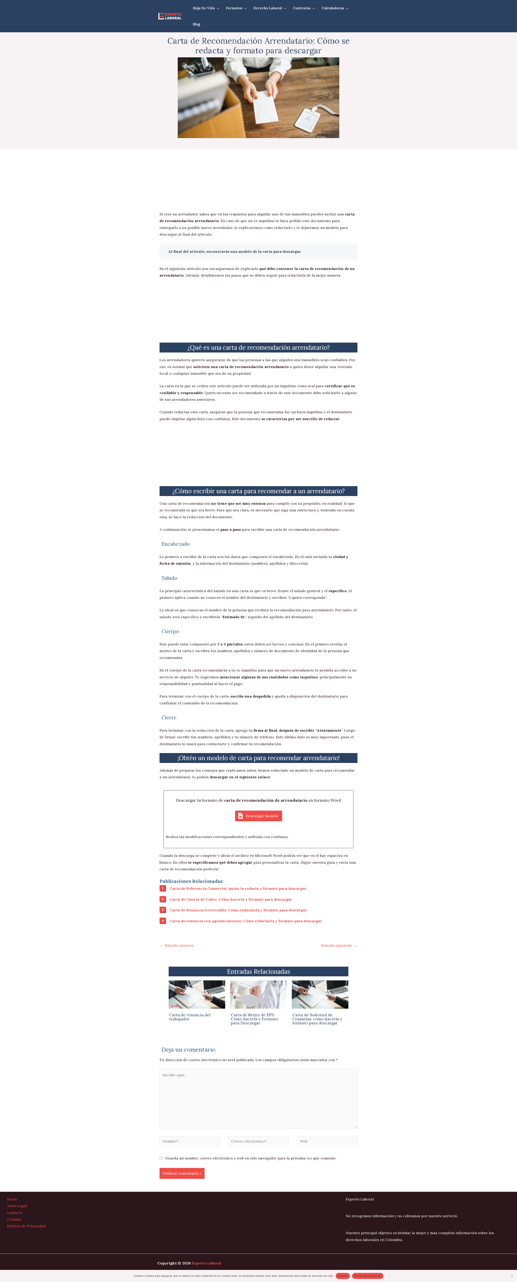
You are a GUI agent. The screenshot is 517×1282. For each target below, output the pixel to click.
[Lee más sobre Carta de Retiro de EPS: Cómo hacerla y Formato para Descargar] (258, 994)
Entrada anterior (177, 945)
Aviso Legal (17, 1205)
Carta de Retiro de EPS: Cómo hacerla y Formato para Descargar (254, 1018)
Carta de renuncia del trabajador (189, 1016)
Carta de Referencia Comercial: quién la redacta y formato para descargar (238, 888)
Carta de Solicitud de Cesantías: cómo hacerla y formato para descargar (317, 1018)
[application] (217, 8)
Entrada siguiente (339, 945)
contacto (15, 1212)
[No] (512, 1276)
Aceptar (343, 1275)
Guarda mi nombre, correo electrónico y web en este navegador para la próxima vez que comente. (250, 1158)
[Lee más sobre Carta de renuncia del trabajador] (197, 994)
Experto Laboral (206, 1263)
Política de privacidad (368, 1275)
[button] (258, 816)
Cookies (14, 1219)
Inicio (12, 1199)
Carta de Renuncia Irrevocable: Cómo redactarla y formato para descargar (238, 910)
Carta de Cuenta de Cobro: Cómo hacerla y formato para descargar (231, 899)
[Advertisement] (258, 181)
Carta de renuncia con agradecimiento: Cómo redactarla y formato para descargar (246, 921)
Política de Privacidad (26, 1226)
